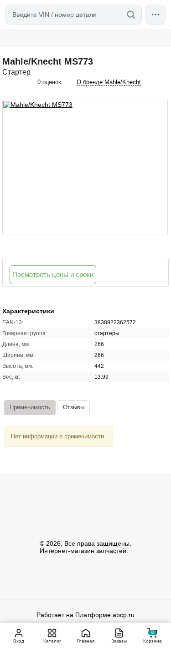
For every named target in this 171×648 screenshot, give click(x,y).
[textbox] (73, 15)
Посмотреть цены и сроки (52, 274)
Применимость (30, 407)
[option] (85, 167)
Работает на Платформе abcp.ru (85, 614)
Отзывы (73, 407)
